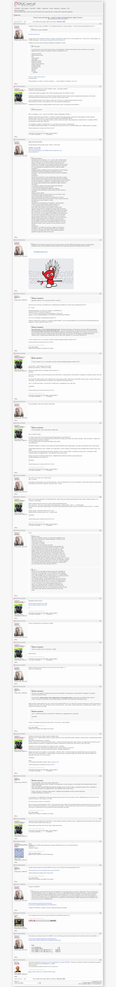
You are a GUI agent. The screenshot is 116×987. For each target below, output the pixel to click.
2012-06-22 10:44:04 (20, 841)
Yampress (17, 26)
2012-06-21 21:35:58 (20, 353)
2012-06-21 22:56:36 (20, 818)
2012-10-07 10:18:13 (20, 960)
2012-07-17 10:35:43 (20, 884)
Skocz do (16, 981)
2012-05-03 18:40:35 (20, 139)
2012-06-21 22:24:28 (20, 642)
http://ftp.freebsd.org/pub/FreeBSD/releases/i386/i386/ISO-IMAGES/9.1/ (53, 915)
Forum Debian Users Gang (39, 21)
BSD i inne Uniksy (51, 21)
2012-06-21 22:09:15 (20, 497)
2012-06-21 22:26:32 (20, 665)
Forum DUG (32, 8)
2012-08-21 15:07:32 (20, 913)
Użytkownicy (45, 8)
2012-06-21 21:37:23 (20, 401)
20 (24, 21)
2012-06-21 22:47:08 (20, 776)
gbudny (16, 296)
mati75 (16, 915)
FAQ (22, 8)
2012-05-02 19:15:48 (20, 23)
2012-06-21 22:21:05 (20, 621)
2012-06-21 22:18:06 (20, 598)
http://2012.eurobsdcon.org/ (40, 251)
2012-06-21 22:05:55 (20, 475)
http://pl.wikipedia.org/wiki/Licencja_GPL (38, 605)
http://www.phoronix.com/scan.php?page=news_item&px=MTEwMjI (54, 962)
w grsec (40, 114)
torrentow (17, 843)
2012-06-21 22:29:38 (20, 686)
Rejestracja (56, 8)
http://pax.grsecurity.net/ (34, 34)
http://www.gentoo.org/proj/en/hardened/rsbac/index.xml (52, 40)
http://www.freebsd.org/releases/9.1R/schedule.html (40, 903)
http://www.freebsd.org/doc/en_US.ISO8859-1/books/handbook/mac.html (45, 150)
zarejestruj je (29, 11)
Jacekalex (17, 88)
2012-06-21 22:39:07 (20, 734)
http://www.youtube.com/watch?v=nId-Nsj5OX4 (39, 801)
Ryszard (16, 962)
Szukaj (51, 8)
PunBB (100, 981)
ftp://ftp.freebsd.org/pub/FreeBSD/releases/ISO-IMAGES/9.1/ (43, 904)
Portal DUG (17, 8)
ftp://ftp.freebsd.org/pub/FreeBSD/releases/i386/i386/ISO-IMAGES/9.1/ (45, 940)
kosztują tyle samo (54, 762)
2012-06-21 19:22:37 (20, 293)
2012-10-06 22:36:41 (20, 933)
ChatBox (39, 8)
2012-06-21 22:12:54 (20, 530)
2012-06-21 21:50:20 (20, 423)
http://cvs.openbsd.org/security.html (37, 76)
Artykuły (26, 8)
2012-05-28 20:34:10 (20, 240)
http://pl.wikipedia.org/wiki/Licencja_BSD (38, 603)
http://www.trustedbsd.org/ (34, 149)
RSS (68, 8)
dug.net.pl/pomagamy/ (63, 18)
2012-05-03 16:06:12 (20, 86)
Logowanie (63, 8)
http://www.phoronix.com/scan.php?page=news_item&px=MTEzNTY (44, 870)
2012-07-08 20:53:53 (20, 865)
